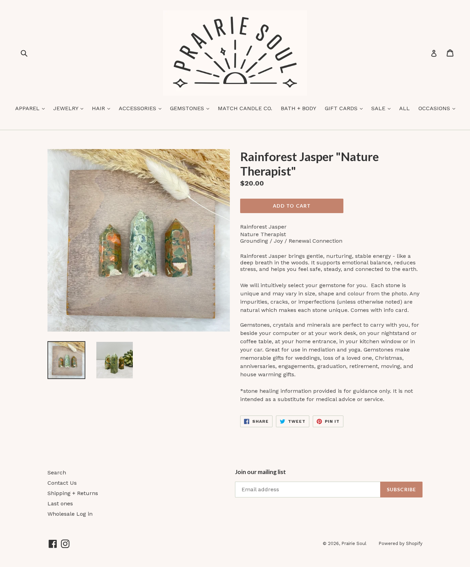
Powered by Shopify (400, 543)
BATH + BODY (298, 108)
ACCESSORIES (142, 108)
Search (56, 472)
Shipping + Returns (72, 493)
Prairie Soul (353, 543)
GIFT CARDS (345, 108)
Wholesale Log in (70, 514)
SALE (382, 108)
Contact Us (62, 483)
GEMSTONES (191, 108)
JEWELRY (70, 108)
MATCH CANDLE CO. (245, 108)
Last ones (60, 503)
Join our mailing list (260, 472)
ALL (404, 108)
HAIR (103, 108)
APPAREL (31, 108)
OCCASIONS (438, 108)
